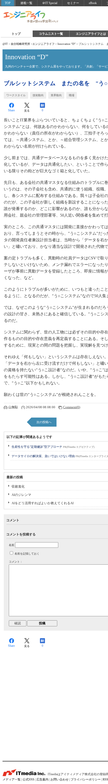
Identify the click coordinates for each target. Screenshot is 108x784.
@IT (5, 43)
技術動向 (38, 95)
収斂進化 (18, 486)
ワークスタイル (16, 95)
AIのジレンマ (21, 495)
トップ (16, 34)
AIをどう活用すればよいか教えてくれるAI (43, 503)
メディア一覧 (12, 779)
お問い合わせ (59, 779)
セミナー (73, 3)
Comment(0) (71, 407)
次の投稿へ (43, 422)
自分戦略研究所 (20, 43)
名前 (11, 545)
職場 (71, 95)
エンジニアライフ (31, 17)
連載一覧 (26, 3)
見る (27, 110)
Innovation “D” (67, 43)
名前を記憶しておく (27, 553)
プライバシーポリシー (86, 779)
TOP (8, 3)
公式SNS (28, 779)
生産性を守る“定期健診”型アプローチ (53, 447)
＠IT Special (49, 3)
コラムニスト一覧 (51, 34)
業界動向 (56, 95)
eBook (93, 3)
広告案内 (42, 779)
